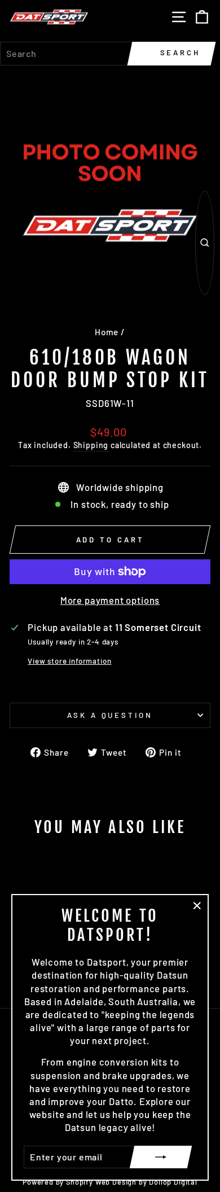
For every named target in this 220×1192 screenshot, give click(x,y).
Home (106, 332)
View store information (69, 660)
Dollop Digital (173, 1181)
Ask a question (110, 715)
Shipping (91, 445)
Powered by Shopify (58, 1181)
